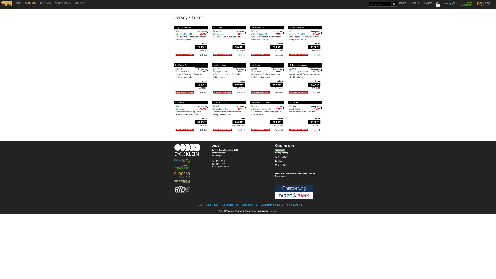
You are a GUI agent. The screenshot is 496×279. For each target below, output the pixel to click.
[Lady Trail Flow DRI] (191, 34)
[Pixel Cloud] (229, 34)
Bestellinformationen (272, 205)
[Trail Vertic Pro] (191, 71)
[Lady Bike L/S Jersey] (229, 109)
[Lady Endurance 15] (267, 34)
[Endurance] (191, 109)
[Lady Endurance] (229, 71)
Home (18, 3)
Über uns (415, 3)
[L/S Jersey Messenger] (305, 71)
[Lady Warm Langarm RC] (267, 109)
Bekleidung (45, 3)
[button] (438, 4)
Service (402, 3)
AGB (200, 205)
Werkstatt (80, 3)
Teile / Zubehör (63, 3)
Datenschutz (212, 205)
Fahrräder (30, 3)
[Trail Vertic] (267, 71)
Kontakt (428, 3)
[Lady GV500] (305, 109)
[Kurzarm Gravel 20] (305, 34)
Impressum (273, 211)
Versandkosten (249, 205)
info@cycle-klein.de (222, 166)
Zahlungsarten (294, 205)
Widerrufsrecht (230, 205)
